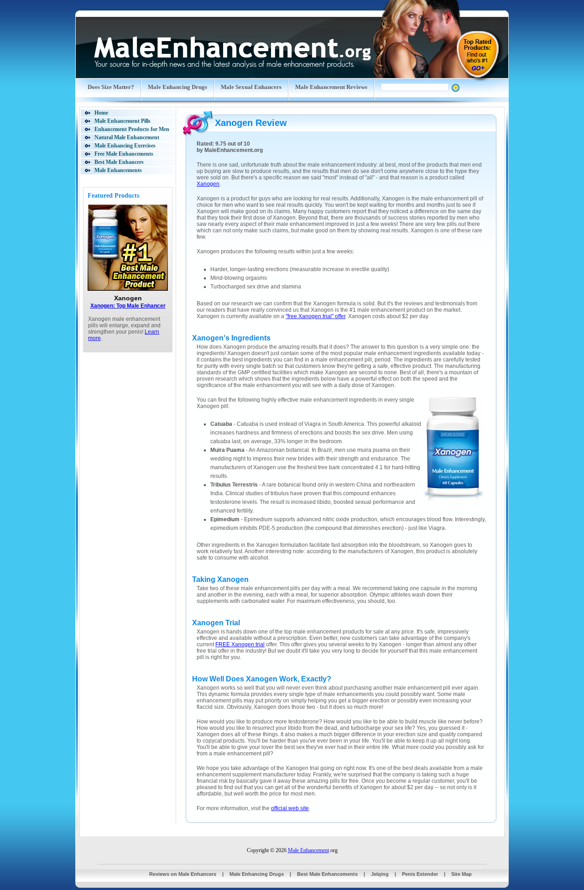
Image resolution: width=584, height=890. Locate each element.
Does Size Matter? (111, 87)
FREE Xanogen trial (240, 644)
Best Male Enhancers (119, 162)
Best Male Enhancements (327, 874)
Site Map (461, 874)
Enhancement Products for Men (131, 129)
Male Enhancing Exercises (125, 145)
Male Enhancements (118, 170)
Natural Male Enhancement (126, 137)
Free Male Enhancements (123, 154)
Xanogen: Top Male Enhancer (128, 306)
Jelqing (380, 874)
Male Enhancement (308, 850)
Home (101, 113)
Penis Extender (420, 874)
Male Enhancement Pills (122, 121)
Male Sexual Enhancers (251, 87)
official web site (290, 808)
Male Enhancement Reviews (331, 87)
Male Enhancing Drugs (177, 87)
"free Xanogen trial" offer (315, 316)
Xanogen (208, 184)
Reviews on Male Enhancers (182, 874)
